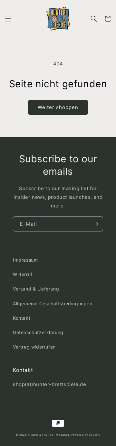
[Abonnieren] (96, 223)
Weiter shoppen (58, 107)
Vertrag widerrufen (34, 346)
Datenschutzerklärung (38, 332)
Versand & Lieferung (36, 288)
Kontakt (21, 318)
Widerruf (23, 274)
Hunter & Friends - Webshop (49, 434)
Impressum (25, 260)
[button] (8, 19)
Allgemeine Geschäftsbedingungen (52, 303)
